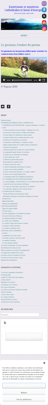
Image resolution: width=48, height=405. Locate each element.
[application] (24, 70)
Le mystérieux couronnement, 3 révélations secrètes (18, 142)
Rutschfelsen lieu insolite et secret (11, 248)
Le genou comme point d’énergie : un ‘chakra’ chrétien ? (19, 172)
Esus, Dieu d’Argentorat (8, 287)
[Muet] (40, 80)
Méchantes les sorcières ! (8, 282)
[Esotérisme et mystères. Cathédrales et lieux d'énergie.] (24, 24)
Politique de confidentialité (9, 204)
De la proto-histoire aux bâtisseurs (12, 216)
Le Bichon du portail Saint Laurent (13, 159)
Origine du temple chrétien (9, 208)
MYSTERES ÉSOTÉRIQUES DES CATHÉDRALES (17, 123)
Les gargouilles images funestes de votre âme (16, 152)
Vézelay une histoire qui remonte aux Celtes (15, 194)
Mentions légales (6, 120)
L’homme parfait (6, 275)
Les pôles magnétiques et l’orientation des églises (16, 213)
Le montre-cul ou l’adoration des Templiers (15, 154)
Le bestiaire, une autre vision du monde (13, 238)
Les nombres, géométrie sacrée (11, 228)
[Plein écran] (44, 80)
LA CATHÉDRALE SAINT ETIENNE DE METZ (17, 179)
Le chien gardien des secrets (11, 157)
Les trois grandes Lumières (10, 243)
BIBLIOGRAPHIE (8, 201)
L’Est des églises (7, 211)
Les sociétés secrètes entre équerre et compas (15, 223)
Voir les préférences (24, 399)
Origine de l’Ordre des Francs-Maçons (12, 277)
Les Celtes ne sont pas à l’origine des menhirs (14, 289)
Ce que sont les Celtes (7, 294)
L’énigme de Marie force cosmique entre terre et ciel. (18, 137)
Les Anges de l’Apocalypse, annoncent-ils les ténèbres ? (19, 186)
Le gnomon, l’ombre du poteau (11, 226)
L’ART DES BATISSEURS (9, 206)
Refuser (24, 392)
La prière (4, 233)
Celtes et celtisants (6, 292)
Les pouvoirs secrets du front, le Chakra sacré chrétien (19, 132)
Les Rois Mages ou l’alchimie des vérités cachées (17, 135)
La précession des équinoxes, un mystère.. (15, 140)
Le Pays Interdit (5, 280)
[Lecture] (4, 80)
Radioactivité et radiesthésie (9, 260)
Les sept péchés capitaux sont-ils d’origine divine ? (17, 189)
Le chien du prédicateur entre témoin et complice (17, 167)
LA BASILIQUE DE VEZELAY (12, 191)
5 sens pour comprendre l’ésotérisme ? (12, 272)
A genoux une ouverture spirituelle (13, 169)
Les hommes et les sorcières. (9, 285)
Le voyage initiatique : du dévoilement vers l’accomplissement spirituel (23, 181)
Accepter (24, 386)
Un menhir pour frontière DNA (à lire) (12, 253)
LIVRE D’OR (6, 199)
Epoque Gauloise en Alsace (9, 299)
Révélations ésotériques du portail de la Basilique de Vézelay (20, 196)
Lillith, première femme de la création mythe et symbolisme (20, 145)
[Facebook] (8, 106)
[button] (44, 363)
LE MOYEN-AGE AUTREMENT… (12, 230)
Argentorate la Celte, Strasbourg (10, 302)
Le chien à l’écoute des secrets (12, 164)
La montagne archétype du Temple (12, 218)
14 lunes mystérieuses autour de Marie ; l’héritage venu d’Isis (21, 130)
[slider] (22, 80)
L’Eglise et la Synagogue (10, 147)
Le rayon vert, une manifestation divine (14, 174)
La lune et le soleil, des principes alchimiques (16, 184)
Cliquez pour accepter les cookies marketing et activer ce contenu (24, 336)
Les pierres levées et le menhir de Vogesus (13, 255)
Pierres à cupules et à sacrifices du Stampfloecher (15, 250)
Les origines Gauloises (7, 297)
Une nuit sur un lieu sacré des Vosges (12, 257)
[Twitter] (2, 106)
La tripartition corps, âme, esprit (11, 235)
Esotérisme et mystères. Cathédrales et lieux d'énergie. (24, 8)
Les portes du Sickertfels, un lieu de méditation (14, 245)
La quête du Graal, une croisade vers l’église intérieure (19, 150)
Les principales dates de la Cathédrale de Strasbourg (18, 177)
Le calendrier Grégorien (9, 240)
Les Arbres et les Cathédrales (10, 221)
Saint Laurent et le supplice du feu (13, 162)
